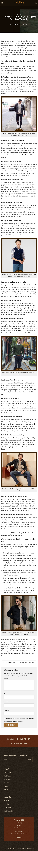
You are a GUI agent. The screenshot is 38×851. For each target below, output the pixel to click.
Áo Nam (6, 800)
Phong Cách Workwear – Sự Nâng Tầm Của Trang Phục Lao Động (27, 663)
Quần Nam (7, 807)
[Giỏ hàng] (36, 3)
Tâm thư (6, 783)
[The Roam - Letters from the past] (19, 3)
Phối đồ (19, 14)
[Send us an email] (29, 739)
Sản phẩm (7, 776)
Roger (26, 24)
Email (6, 702)
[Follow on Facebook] (18, 739)
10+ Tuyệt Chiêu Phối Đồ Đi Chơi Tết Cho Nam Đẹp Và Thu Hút (10, 663)
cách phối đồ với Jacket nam (27, 533)
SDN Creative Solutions (28, 849)
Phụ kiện (6, 804)
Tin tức (6, 786)
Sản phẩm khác (9, 811)
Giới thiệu (7, 779)
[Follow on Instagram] (22, 739)
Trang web (6, 710)
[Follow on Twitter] (25, 739)
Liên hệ (6, 790)
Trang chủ (7, 772)
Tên (5, 694)
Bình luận (6, 678)
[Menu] (2, 3)
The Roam (28, 55)
